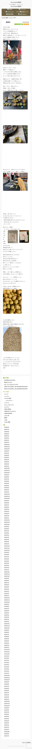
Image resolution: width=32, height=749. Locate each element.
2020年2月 (6, 593)
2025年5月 (6, 457)
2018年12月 (7, 623)
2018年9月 (6, 630)
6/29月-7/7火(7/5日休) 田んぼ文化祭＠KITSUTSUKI (15, 386)
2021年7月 (6, 556)
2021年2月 (6, 567)
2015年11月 (7, 703)
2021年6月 (6, 558)
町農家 (5, 417)
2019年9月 (6, 604)
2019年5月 (6, 612)
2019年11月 (7, 599)
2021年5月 (6, 561)
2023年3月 (6, 513)
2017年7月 (6, 660)
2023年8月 (6, 502)
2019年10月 (7, 602)
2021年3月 (6, 565)
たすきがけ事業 (18, 24)
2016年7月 (6, 686)
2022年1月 (6, 543)
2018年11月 (7, 625)
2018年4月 (6, 640)
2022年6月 (6, 532)
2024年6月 (6, 481)
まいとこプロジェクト (9, 404)
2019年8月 (6, 606)
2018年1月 (6, 647)
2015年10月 (7, 705)
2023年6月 (6, 507)
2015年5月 (6, 716)
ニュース (26, 24)
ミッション (6, 396)
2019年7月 (6, 608)
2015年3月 (6, 720)
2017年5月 (6, 664)
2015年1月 (6, 725)
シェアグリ (6, 406)
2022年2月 (6, 541)
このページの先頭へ (26, 742)
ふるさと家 (6, 415)
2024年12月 (7, 468)
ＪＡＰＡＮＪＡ (8, 400)
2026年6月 (6, 431)
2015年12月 (7, 701)
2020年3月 (6, 591)
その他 (5, 419)
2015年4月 (6, 718)
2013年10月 (7, 731)
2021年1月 (6, 569)
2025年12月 (7, 444)
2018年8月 (6, 632)
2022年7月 (6, 530)
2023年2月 (6, 515)
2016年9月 (6, 681)
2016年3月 (6, 694)
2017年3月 (6, 668)
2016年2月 (6, 697)
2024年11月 (7, 470)
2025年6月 (6, 455)
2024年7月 (6, 479)
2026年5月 (6, 433)
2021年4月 (6, 563)
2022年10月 (7, 524)
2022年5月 (6, 535)
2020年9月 (6, 578)
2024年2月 (6, 489)
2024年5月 (6, 483)
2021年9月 (6, 552)
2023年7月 (6, 504)
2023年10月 (7, 498)
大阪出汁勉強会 (7, 409)
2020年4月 (6, 589)
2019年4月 (6, 615)
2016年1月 (6, 699)
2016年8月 (6, 684)
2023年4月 (6, 511)
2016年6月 (6, 688)
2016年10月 (7, 679)
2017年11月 (7, 651)
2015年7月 (6, 712)
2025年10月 (7, 448)
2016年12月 (7, 675)
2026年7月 (6, 429)
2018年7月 (6, 634)
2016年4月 (6, 692)
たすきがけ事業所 (5, 17)
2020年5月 (6, 586)
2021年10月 (7, 550)
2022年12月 (7, 520)
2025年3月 (6, 461)
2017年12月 (7, 649)
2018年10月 (7, 627)
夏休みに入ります (8, 382)
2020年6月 (6, 584)
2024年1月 (6, 491)
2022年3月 (6, 539)
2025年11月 (7, 446)
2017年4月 (6, 666)
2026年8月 (6, 427)
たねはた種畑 (7, 422)
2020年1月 (6, 595)
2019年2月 (6, 619)
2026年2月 (6, 440)
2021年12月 (7, 545)
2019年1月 (6, 621)
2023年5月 (6, 509)
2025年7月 (6, 453)
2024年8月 (6, 476)
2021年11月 (7, 548)
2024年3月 (6, 487)
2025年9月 (6, 450)
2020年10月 (7, 576)
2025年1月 (6, 466)
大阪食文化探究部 (8, 413)
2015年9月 (6, 707)
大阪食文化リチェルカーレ (10, 411)
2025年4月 (6, 459)
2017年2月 (6, 671)
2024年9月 (6, 474)
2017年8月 (6, 658)
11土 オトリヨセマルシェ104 (11, 384)
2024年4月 (6, 485)
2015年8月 (6, 710)
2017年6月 (6, 662)
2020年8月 (6, 580)
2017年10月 (7, 653)
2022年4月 (6, 537)
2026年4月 (6, 435)
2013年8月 (6, 733)
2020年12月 (7, 571)
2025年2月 (6, 463)
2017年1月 (6, 673)
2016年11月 (7, 677)
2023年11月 (7, 496)
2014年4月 (6, 729)
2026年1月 (6, 442)
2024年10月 (7, 472)
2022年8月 (6, 528)
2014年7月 (6, 727)
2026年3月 (6, 438)
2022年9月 (6, 526)
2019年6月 (6, 610)
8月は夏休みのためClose (9, 380)
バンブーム (6, 402)
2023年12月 (7, 494)
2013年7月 (6, 735)
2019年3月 (6, 617)
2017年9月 (6, 656)
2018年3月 (6, 643)
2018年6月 (6, 636)
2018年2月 (6, 645)
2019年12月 (7, 597)
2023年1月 (6, 517)
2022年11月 (7, 522)
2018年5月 (6, 638)
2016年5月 (6, 690)
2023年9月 (6, 500)
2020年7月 (6, 582)
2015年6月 (6, 714)
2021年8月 (6, 554)
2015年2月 (6, 722)
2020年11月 (7, 573)
